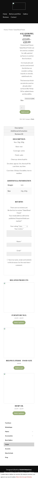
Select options (19, 322)
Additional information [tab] (19, 131)
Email (19, 251)
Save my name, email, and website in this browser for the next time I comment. (20, 262)
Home (6, 30)
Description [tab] (19, 128)
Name (19, 241)
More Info (19, 477)
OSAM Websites (25, 470)
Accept (25, 477)
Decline (30, 477)
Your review (19, 229)
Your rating (14, 226)
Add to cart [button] (19, 368)
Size (22, 100)
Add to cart (25, 112)
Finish (11, 30)
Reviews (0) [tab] (19, 134)
